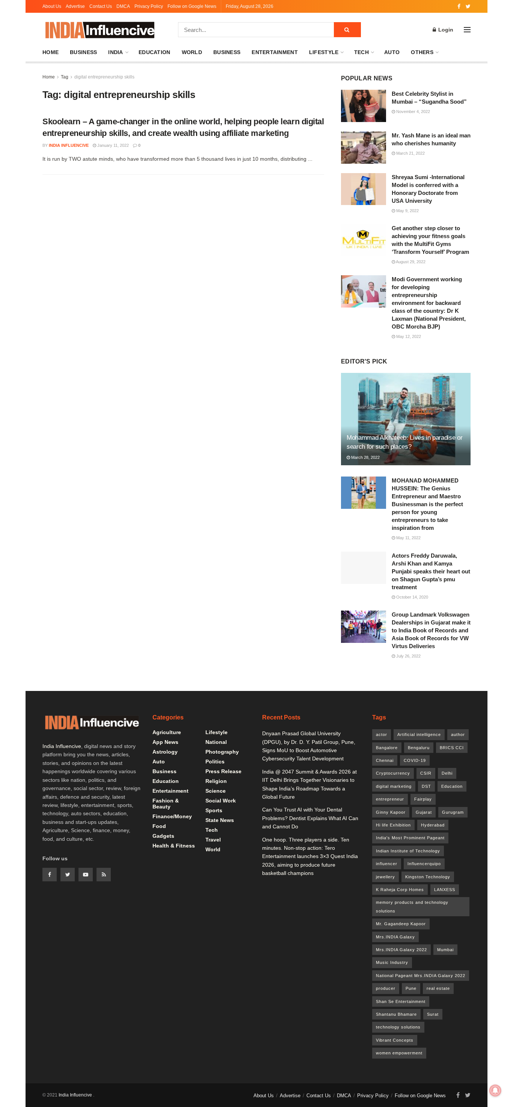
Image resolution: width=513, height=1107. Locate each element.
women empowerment (399, 1053)
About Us (51, 6)
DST (426, 786)
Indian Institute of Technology (408, 851)
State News (219, 820)
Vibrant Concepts (394, 1040)
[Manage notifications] (495, 1090)
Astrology (165, 752)
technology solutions (398, 1027)
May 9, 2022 (407, 210)
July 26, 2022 (408, 656)
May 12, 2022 (408, 336)
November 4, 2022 (412, 111)
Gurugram (453, 812)
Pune (411, 988)
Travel (213, 840)
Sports (213, 810)
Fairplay (423, 799)
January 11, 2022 (112, 145)
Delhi (447, 773)
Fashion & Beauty (165, 804)
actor (381, 734)
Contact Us (100, 6)
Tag (64, 77)
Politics (215, 762)
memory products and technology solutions (412, 906)
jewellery (385, 877)
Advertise (75, 6)
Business (83, 52)
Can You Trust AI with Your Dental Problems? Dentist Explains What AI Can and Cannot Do (310, 818)
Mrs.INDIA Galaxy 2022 (401, 949)
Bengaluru (419, 747)
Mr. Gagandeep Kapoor (401, 923)
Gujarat (424, 812)
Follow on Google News (191, 6)
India (115, 52)
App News (165, 742)
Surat (433, 1014)
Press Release (223, 771)
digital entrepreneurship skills (104, 77)
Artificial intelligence (419, 734)
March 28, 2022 (365, 457)
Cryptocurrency (393, 773)
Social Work (220, 801)
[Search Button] (347, 29)
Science (215, 791)
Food (159, 826)
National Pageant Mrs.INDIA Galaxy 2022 (420, 975)
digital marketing (394, 786)
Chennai (385, 760)
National (216, 742)
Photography (222, 752)
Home (50, 52)
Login (445, 30)
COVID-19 (415, 760)
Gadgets (163, 836)
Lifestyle (324, 52)
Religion (216, 781)
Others (422, 52)
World (192, 52)
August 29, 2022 (410, 261)
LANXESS (444, 889)
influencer (386, 863)
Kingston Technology (427, 877)
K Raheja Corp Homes (400, 889)
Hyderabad (433, 825)
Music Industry (392, 962)
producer (385, 988)
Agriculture (166, 732)
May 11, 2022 (408, 537)
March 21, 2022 (410, 153)
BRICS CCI (452, 747)
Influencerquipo (424, 863)
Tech (361, 52)
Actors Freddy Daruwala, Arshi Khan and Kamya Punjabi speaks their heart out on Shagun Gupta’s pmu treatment (431, 571)
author (458, 734)
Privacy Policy (148, 6)
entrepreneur (390, 799)
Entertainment (275, 52)
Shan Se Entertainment (400, 1001)
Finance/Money (172, 816)
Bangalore (387, 747)
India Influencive (69, 145)
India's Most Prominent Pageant (410, 838)
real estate (438, 988)
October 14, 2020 (411, 597)
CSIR (426, 773)
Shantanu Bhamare (396, 1014)
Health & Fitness (173, 846)
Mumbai (445, 949)
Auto (392, 52)
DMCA (123, 6)
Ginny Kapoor (391, 812)
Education (154, 52)
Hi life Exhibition (393, 825)
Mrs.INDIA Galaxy (395, 937)
